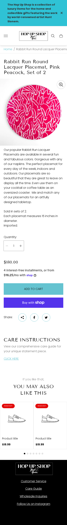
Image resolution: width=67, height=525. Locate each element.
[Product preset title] (16, 418)
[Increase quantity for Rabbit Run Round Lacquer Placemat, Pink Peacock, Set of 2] (20, 246)
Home (8, 49)
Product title (10, 438)
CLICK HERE (11, 359)
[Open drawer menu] (6, 36)
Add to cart (33, 289)
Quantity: (10, 237)
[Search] (53, 36)
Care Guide (33, 489)
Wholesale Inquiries (33, 496)
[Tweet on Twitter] (46, 317)
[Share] (22, 317)
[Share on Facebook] (34, 317)
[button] (24, 453)
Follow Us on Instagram (33, 504)
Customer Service (33, 481)
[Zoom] (61, 85)
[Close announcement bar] (61, 13)
